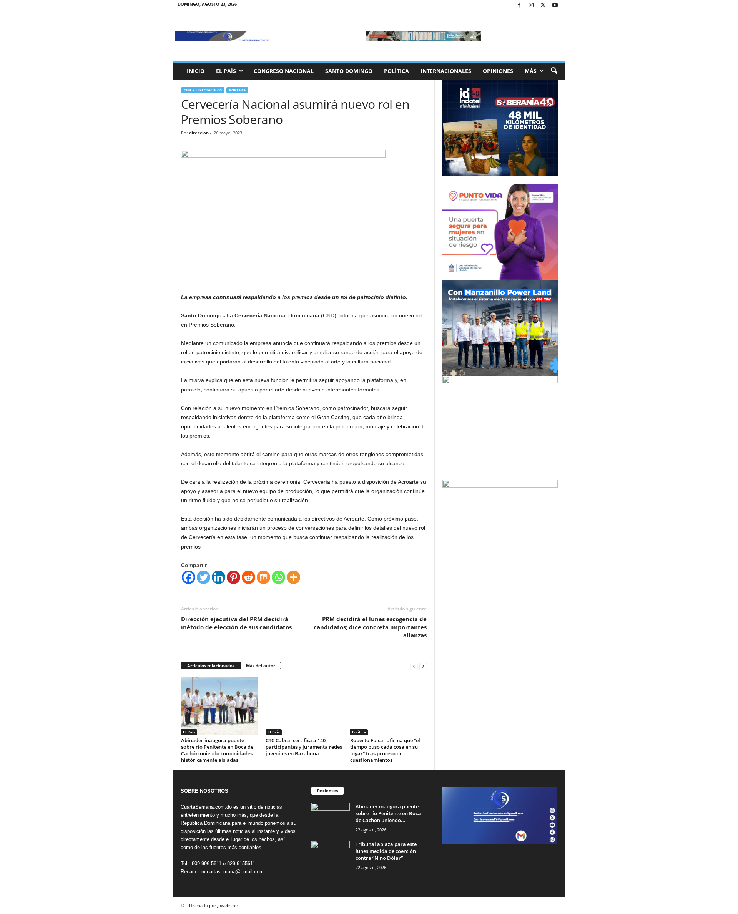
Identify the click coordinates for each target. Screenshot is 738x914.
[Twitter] (543, 5)
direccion (199, 133)
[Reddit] (248, 577)
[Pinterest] (233, 577)
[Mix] (263, 577)
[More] (293, 577)
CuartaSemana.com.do (206, 807)
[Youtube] (555, 5)
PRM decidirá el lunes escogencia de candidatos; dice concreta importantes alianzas (370, 627)
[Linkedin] (218, 577)
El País (226, 71)
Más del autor (260, 665)
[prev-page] (414, 666)
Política (396, 71)
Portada (237, 90)
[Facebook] (519, 5)
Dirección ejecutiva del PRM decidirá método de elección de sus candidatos (236, 623)
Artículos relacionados (210, 665)
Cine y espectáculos (203, 90)
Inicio (195, 71)
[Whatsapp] (278, 577)
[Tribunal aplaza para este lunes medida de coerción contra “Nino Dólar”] (330, 855)
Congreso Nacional (284, 71)
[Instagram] (531, 5)
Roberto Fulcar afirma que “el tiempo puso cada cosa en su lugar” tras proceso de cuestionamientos (385, 750)
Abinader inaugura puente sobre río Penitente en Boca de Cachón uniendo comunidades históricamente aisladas (217, 750)
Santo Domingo (348, 71)
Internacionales (446, 71)
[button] (553, 71)
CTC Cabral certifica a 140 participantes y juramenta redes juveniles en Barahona (304, 747)
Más (531, 71)
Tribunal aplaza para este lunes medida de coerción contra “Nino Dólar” (386, 851)
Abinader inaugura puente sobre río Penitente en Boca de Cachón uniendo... (388, 813)
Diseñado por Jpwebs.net (214, 905)
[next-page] (423, 666)
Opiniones (498, 71)
